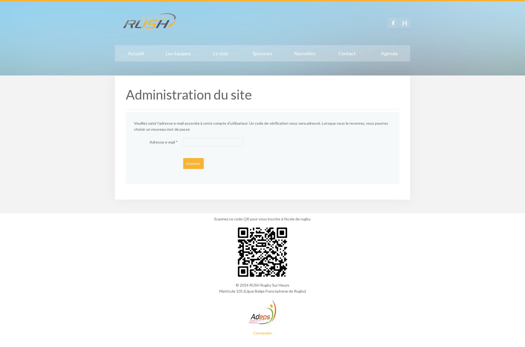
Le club (220, 53)
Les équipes (178, 53)
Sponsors (262, 53)
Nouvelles (305, 53)
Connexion (262, 333)
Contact (347, 53)
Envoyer (193, 163)
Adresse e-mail (164, 142)
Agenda (389, 53)
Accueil (136, 53)
